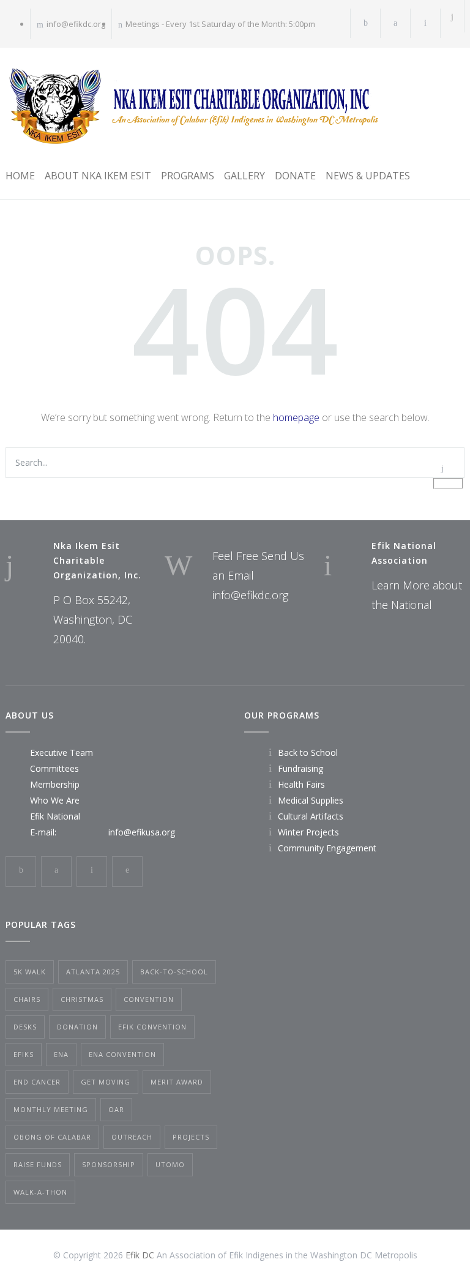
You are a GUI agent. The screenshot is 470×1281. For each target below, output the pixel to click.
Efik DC (139, 1255)
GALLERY (244, 175)
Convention (149, 999)
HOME (20, 175)
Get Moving (105, 1081)
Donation (77, 1026)
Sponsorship (108, 1164)
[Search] (452, 16)
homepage (296, 417)
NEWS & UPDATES (368, 175)
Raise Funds (37, 1164)
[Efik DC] (192, 106)
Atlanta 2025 (93, 971)
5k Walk (29, 971)
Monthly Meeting (50, 1109)
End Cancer (37, 1081)
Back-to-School (174, 971)
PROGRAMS (187, 175)
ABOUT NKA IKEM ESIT (98, 175)
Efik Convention (152, 1026)
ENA (61, 1054)
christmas (82, 999)
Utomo (170, 1164)
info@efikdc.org (76, 23)
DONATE (295, 175)
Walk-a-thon (40, 1192)
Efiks (23, 1054)
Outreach (131, 1136)
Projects (191, 1136)
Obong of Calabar (52, 1136)
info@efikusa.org (141, 832)
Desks (25, 1026)
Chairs (26, 999)
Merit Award (177, 1081)
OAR (116, 1109)
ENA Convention (122, 1054)
